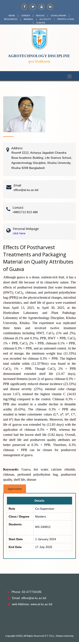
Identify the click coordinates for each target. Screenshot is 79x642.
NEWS (12, 15)
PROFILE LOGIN (65, 19)
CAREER (25, 15)
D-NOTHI (40, 23)
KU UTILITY (45, 19)
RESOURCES (10, 19)
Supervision (15, 489)
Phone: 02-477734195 (27, 592)
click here (19, 233)
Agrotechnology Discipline (39, 56)
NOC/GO (40, 15)
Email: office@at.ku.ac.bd (29, 598)
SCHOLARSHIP (58, 15)
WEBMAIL (28, 19)
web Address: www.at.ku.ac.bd (32, 604)
